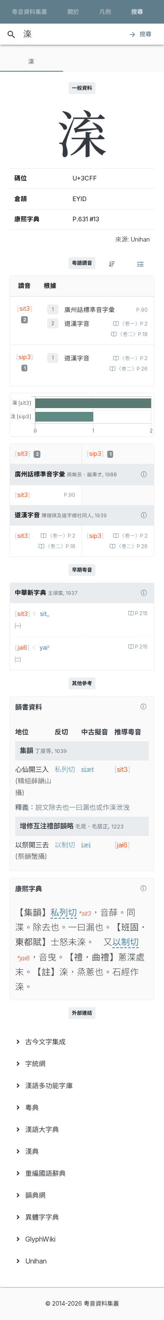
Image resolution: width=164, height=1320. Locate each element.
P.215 (141, 613)
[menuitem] (82, 1041)
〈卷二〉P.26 (132, 369)
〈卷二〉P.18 (133, 334)
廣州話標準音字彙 (89, 310)
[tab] (31, 61)
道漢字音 (77, 324)
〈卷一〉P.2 (134, 324)
